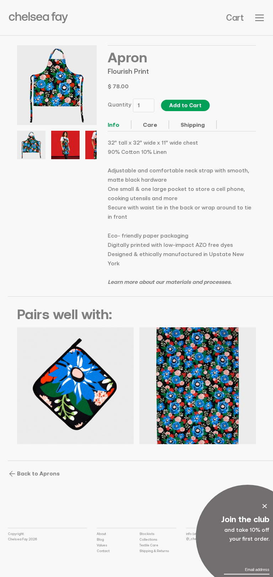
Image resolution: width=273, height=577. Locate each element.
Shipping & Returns (154, 551)
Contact (103, 551)
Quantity (119, 105)
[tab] (120, 124)
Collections (148, 539)
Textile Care (148, 545)
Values (102, 545)
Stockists (147, 534)
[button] (235, 17)
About (101, 534)
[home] (38, 17)
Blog (100, 539)
